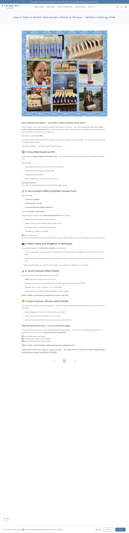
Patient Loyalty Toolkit (52, 349)
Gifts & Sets (50, 7)
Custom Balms (80, 7)
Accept (120, 529)
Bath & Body (39, 7)
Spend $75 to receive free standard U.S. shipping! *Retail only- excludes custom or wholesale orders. (64, 2)
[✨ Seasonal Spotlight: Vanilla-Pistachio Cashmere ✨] (54, 361)
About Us (91, 7)
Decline (108, 529)
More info (98, 529)
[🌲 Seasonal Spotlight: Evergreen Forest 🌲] (75, 361)
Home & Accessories (64, 7)
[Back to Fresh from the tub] (64, 361)
